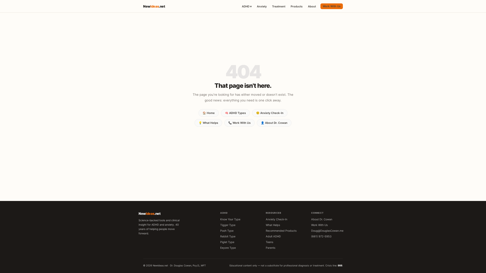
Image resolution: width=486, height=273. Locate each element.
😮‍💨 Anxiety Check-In (269, 113)
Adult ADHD (273, 236)
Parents (270, 247)
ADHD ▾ (247, 6)
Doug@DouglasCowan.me (327, 230)
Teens (269, 242)
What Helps (273, 225)
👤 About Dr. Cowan (274, 122)
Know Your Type (230, 219)
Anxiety (262, 6)
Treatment (278, 6)
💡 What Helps (208, 122)
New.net (154, 6)
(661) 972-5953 (321, 236)
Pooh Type (227, 230)
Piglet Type (227, 242)
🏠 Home (209, 113)
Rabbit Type (227, 236)
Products (297, 6)
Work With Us (332, 6)
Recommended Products (281, 230)
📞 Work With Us (239, 122)
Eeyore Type (228, 247)
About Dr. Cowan (321, 219)
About (312, 6)
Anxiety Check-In (276, 219)
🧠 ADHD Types (235, 113)
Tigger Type (227, 225)
